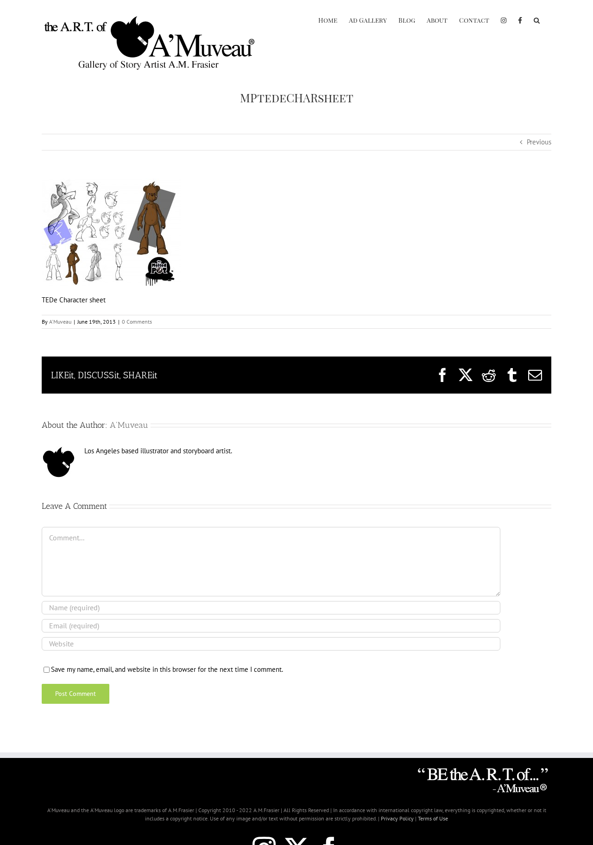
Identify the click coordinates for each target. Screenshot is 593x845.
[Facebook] (520, 19)
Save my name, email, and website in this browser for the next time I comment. (167, 669)
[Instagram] (503, 19)
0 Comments (137, 321)
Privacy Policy (397, 818)
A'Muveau (60, 321)
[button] (537, 19)
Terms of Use (433, 818)
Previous (539, 142)
